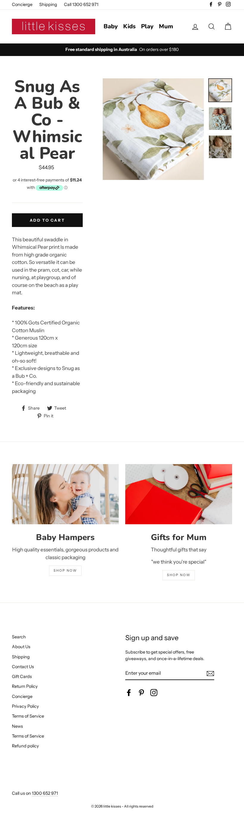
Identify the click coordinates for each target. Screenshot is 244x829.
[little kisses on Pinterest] (141, 692)
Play (147, 26)
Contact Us (23, 666)
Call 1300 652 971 (81, 4)
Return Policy (25, 686)
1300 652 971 (45, 793)
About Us (21, 646)
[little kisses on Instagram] (153, 692)
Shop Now (179, 575)
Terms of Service (28, 716)
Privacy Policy (25, 706)
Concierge (22, 4)
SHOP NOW (65, 570)
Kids (129, 26)
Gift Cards (22, 676)
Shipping (48, 4)
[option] (122, 49)
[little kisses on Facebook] (128, 692)
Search (19, 637)
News (17, 726)
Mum (166, 26)
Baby (111, 26)
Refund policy (25, 746)
